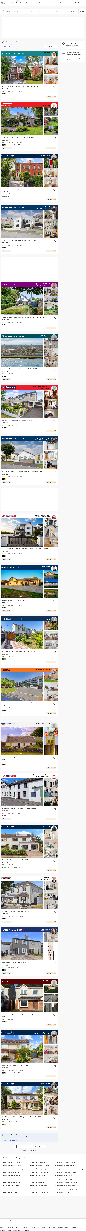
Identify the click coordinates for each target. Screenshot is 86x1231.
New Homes (29, 3)
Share (41, 3)
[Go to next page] (44, 1146)
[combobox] (19, 11)
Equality (43, 1227)
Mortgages (61, 2)
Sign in (83, 3)
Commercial (52, 3)
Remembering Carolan (63, 1227)
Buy (13, 3)
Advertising (73, 1227)
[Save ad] (54, 87)
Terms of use (10, 1227)
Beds (56, 11)
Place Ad (77, 2)
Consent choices (35, 1227)
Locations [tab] (6, 1158)
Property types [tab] (17, 1158)
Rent (36, 3)
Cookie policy (25, 1227)
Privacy (17, 1227)
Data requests (51, 1227)
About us (2, 1227)
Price (41, 11)
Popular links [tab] (28, 1158)
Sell (46, 3)
